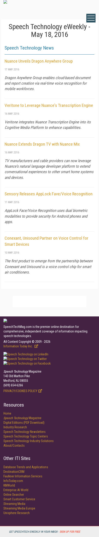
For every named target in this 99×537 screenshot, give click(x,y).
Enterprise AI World (15, 490)
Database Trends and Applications (25, 467)
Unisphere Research (16, 513)
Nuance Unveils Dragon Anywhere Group (39, 61)
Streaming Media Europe (19, 508)
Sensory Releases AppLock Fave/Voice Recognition (49, 194)
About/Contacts (14, 445)
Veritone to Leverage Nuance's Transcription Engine (49, 105)
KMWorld (9, 485)
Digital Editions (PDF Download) (23, 422)
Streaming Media (14, 504)
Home (7, 413)
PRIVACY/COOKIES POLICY (20, 391)
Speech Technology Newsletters (24, 432)
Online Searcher (13, 494)
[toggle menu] (91, 18)
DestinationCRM (13, 471)
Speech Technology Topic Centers (25, 436)
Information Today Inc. (18, 346)
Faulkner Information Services (22, 476)
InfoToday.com (13, 481)
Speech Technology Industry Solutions (28, 441)
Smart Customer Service (19, 499)
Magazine (22, 418)
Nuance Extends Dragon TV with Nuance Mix (42, 144)
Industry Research (15, 427)
